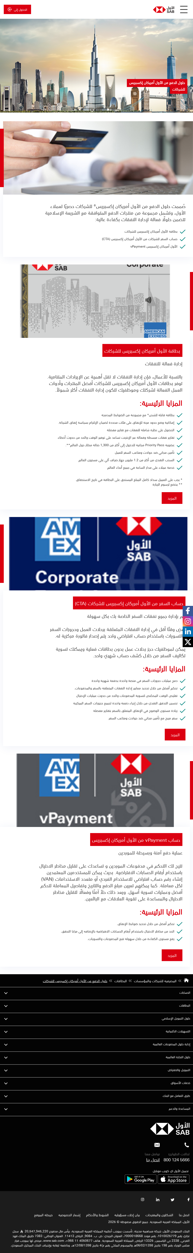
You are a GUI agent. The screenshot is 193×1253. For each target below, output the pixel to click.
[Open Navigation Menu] (184, 9)
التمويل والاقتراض (179, 1070)
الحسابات (184, 992)
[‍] (169, 1133)
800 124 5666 (176, 1159)
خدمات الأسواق (180, 1082)
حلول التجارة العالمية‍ (178, 1057)
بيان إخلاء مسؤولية (127, 1215)
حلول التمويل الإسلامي (176, 1018)
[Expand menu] (6, 992)
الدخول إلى (20, 9)
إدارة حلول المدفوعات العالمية (171, 1044)
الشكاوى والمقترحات (159, 1215)
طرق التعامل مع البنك (176, 1095)
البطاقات (184, 1005)
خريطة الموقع (43, 1215)
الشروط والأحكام (97, 1215)
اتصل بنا (153, 1159)
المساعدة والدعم (179, 1108)
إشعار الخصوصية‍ (69, 1215)
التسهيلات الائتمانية (178, 1031)
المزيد (172, 498)
